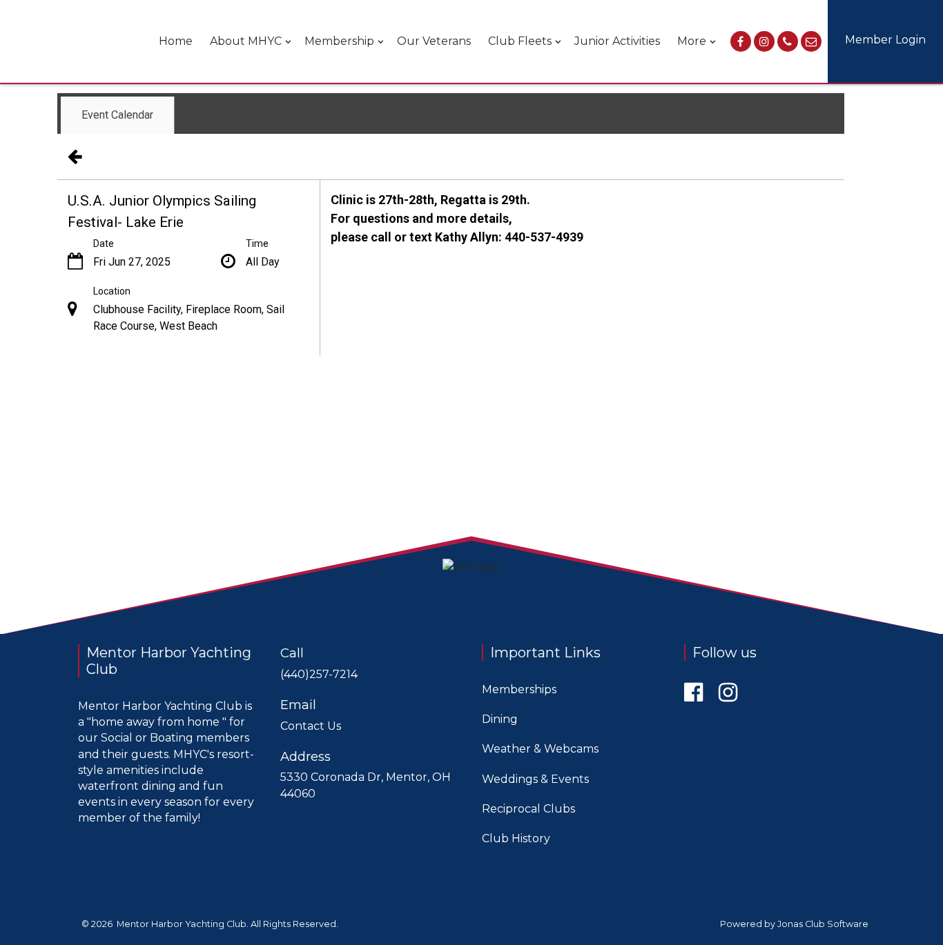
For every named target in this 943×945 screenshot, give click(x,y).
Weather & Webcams (540, 748)
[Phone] (787, 41)
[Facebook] (740, 41)
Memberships (519, 689)
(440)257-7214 (319, 674)
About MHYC (246, 41)
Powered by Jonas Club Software (794, 924)
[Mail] (811, 41)
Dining (500, 719)
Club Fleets (520, 41)
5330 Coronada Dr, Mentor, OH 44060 (365, 784)
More (691, 41)
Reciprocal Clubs (528, 808)
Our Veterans (434, 41)
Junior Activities (617, 41)
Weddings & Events (535, 779)
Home (176, 41)
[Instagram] (764, 41)
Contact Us (310, 726)
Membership (339, 41)
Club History (516, 838)
